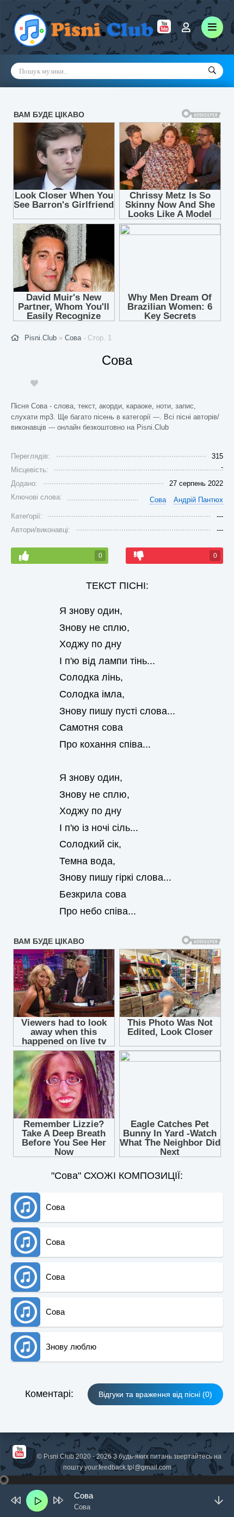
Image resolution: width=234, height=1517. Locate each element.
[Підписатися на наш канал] (164, 30)
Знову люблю (71, 1346)
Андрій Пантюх (198, 500)
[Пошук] (212, 71)
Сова (73, 338)
